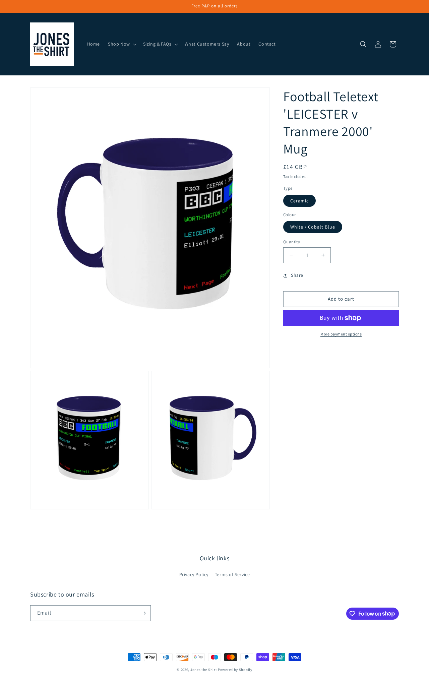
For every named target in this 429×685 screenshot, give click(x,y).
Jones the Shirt (203, 669)
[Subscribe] (143, 613)
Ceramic (299, 201)
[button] (121, 44)
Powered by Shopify (235, 669)
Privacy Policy (193, 574)
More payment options (341, 333)
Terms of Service (232, 574)
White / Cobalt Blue (312, 227)
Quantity (291, 242)
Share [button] (297, 275)
